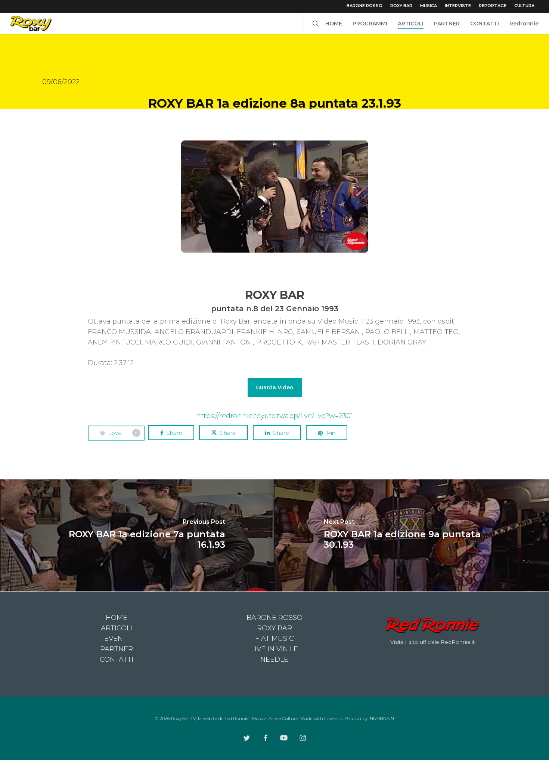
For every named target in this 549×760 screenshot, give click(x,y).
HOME (116, 618)
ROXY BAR (274, 628)
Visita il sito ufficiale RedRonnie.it (432, 642)
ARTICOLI (116, 628)
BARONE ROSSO (274, 618)
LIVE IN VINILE (274, 649)
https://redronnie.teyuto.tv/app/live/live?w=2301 (274, 416)
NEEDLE (274, 659)
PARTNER (116, 649)
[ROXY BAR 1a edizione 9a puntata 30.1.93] (411, 535)
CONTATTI (116, 659)
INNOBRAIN (381, 718)
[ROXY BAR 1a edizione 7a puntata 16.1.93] (137, 535)
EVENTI (116, 638)
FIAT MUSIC (274, 638)
